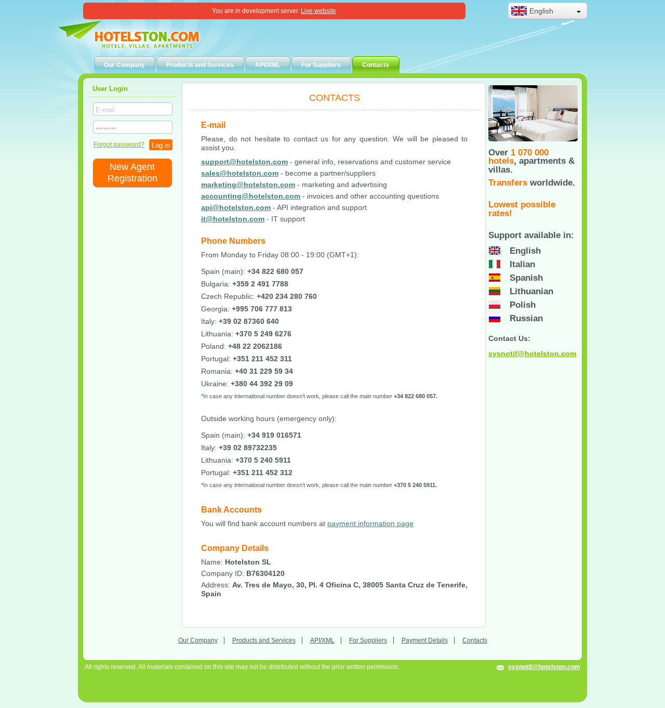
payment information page (370, 523)
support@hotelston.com (244, 162)
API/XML (322, 640)
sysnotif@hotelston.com (532, 353)
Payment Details (425, 640)
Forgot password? (119, 144)
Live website (318, 11)
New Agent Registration (132, 172)
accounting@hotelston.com (250, 196)
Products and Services (264, 640)
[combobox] (547, 11)
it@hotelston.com (232, 219)
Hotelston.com (143, 39)
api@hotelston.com (236, 207)
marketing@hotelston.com (248, 184)
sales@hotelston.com (239, 173)
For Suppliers (368, 640)
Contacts (474, 640)
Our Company (198, 640)
